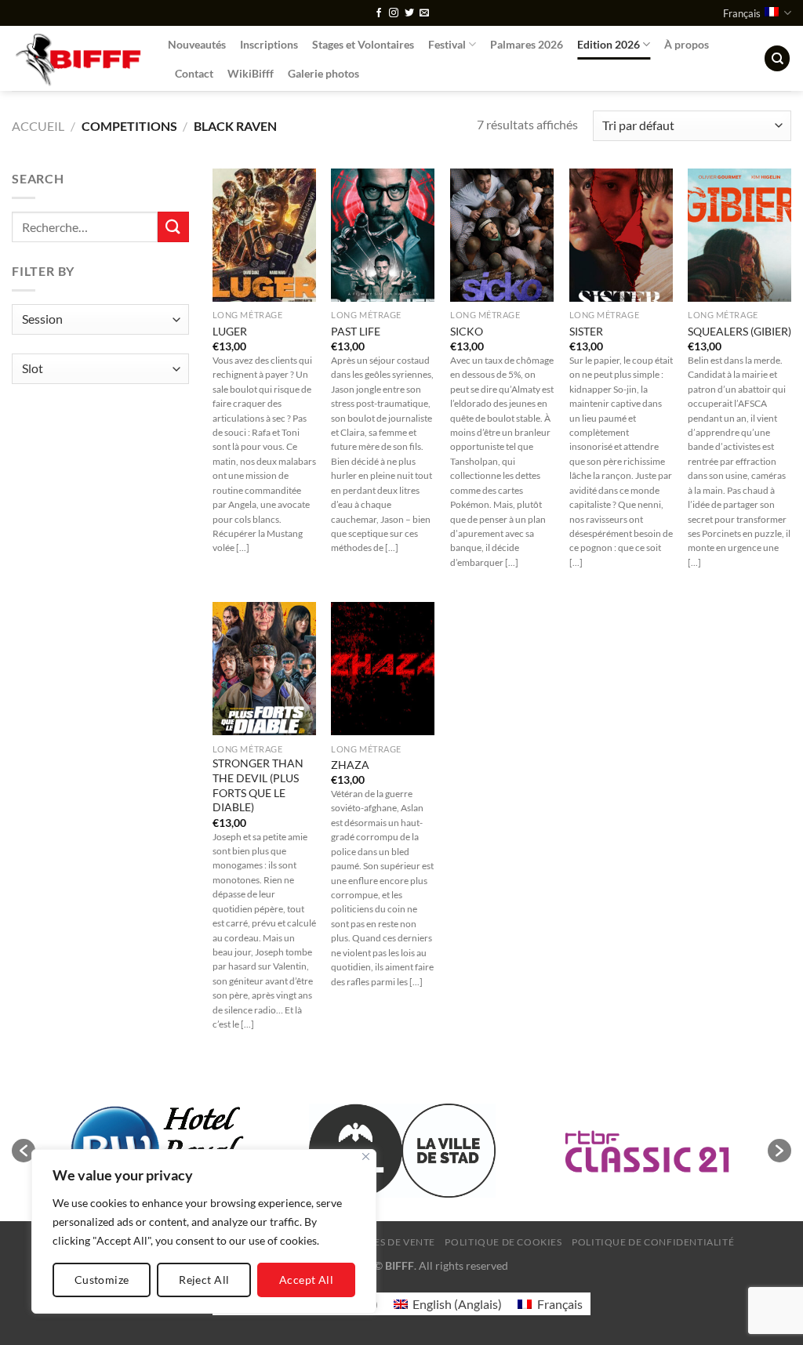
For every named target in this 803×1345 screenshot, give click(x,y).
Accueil (38, 125)
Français (742, 13)
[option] (402, 1151)
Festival (447, 44)
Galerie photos (323, 73)
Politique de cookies (503, 1242)
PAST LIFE (355, 331)
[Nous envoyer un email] (424, 13)
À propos (686, 44)
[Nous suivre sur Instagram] (393, 13)
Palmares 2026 (526, 44)
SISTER (586, 331)
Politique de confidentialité (653, 1242)
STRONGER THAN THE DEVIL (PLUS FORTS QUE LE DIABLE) (258, 785)
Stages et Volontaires (363, 44)
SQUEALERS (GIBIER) (739, 331)
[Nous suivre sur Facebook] (378, 13)
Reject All (204, 1279)
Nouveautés (197, 44)
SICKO (466, 331)
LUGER (230, 331)
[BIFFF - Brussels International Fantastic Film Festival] (78, 58)
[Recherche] (777, 58)
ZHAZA (350, 764)
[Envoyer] (173, 227)
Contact (194, 73)
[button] (23, 1150)
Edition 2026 (608, 44)
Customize (101, 1279)
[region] (203, 1231)
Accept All (306, 1279)
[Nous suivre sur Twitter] (409, 13)
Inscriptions (269, 44)
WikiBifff (250, 73)
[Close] (365, 1156)
